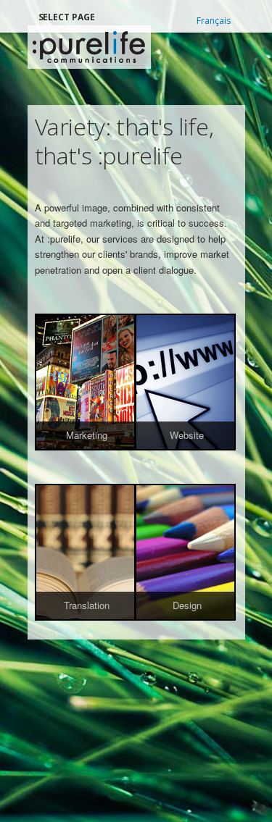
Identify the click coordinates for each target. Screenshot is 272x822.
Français (214, 20)
